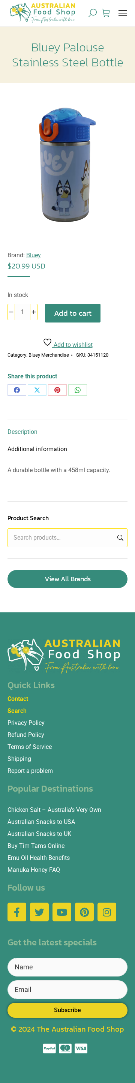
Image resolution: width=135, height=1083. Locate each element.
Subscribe (67, 1010)
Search (119, 537)
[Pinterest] (57, 390)
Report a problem (30, 770)
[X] (37, 390)
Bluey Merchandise (48, 355)
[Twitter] (39, 912)
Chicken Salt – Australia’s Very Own (54, 809)
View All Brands (68, 579)
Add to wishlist (72, 344)
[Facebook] (17, 390)
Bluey (33, 255)
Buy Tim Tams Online (36, 845)
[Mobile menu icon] (123, 13)
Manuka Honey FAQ (34, 869)
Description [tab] (23, 431)
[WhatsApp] (77, 390)
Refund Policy (26, 734)
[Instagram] (107, 912)
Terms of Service (30, 746)
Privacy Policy (26, 722)
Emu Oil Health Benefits (39, 857)
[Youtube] (61, 912)
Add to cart (73, 313)
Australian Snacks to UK (39, 833)
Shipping (19, 758)
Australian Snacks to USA (41, 821)
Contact (18, 698)
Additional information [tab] (37, 449)
